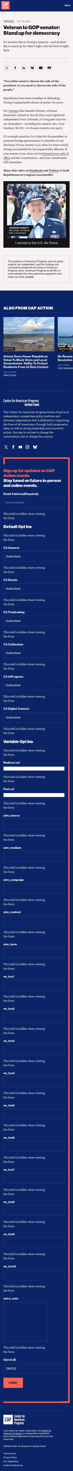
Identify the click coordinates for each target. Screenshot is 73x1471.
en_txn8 (9, 1202)
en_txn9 (9, 1234)
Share (67, 5)
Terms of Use (9, 1453)
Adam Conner (9, 375)
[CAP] (14, 1420)
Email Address (20, 494)
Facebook (36, 170)
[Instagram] (27, 447)
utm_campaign (13, 880)
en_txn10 (9, 1266)
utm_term (10, 944)
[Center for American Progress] (5, 5)
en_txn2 (8, 1008)
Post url (8, 789)
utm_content (12, 912)
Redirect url (11, 762)
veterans (13, 111)
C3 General (11, 548)
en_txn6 (9, 1137)
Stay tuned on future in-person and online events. (32, 478)
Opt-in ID (9, 1359)
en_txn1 (8, 976)
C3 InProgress (13, 676)
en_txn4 (9, 1073)
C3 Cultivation (13, 644)
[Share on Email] (40, 67)
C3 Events (10, 580)
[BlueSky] (35, 447)
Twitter (54, 170)
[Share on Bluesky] (32, 67)
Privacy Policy (10, 1457)
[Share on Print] (49, 67)
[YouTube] (20, 447)
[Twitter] (6, 447)
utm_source (11, 815)
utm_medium (12, 847)
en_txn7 (8, 1169)
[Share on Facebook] (15, 67)
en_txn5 (9, 1105)
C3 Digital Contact (16, 708)
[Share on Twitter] (6, 67)
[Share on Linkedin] (23, 67)
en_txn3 (9, 1041)
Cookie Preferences (13, 1465)
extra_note (10, 1298)
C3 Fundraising (13, 612)
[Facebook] (13, 447)
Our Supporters (10, 1461)
